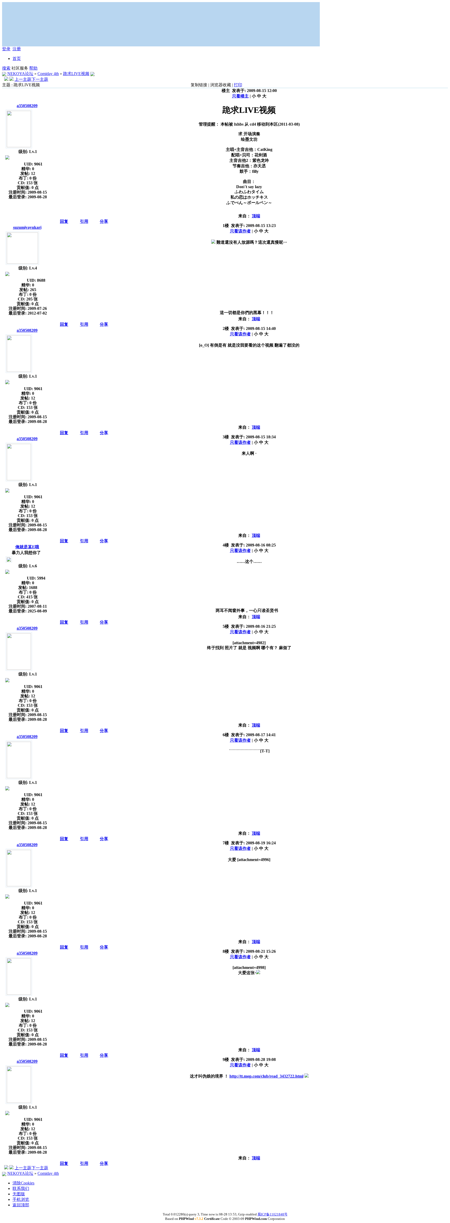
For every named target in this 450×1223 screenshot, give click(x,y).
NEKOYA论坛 (20, 73)
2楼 (226, 328)
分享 (104, 221)
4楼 (226, 545)
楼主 (226, 90)
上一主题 (23, 79)
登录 (6, 49)
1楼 (226, 225)
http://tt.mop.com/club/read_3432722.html (266, 1076)
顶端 (256, 216)
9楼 (226, 1059)
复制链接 (199, 85)
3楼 (226, 437)
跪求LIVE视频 (76, 73)
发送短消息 (13, 163)
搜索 (6, 68)
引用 (84, 221)
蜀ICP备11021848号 (273, 1214)
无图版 (18, 1194)
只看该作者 (240, 231)
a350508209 (27, 105)
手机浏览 (20, 1199)
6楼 (226, 735)
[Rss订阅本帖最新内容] (92, 73)
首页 (16, 58)
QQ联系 (18, 279)
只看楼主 (240, 96)
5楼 (226, 626)
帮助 (33, 68)
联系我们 (20, 1188)
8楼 (226, 951)
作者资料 (7, 163)
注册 (16, 49)
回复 (64, 221)
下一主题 (40, 79)
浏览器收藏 (220, 85)
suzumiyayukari (27, 227)
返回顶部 (20, 1205)
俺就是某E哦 (27, 547)
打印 (238, 85)
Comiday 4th (48, 73)
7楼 (226, 843)
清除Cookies (23, 1183)
